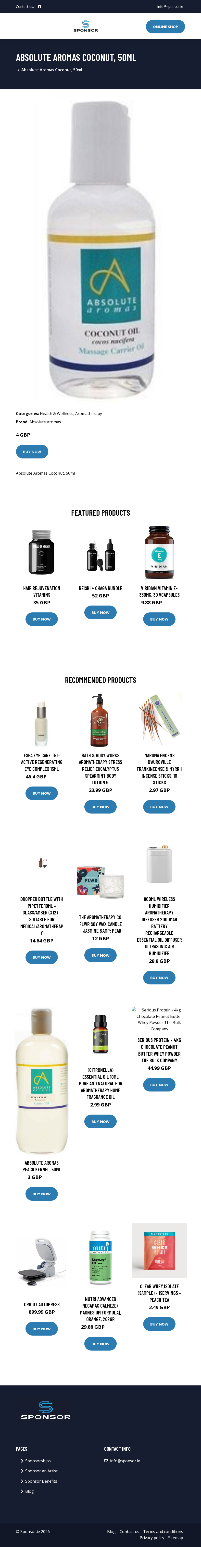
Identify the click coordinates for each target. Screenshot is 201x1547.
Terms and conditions (163, 1531)
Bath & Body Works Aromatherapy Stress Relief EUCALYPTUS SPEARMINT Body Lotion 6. (100, 768)
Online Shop (165, 26)
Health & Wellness (56, 413)
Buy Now (32, 451)
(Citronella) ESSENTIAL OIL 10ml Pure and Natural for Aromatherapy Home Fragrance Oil (100, 1083)
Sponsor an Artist (41, 1471)
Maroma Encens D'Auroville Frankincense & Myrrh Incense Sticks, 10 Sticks (159, 768)
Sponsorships (38, 1461)
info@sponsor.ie (170, 6)
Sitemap (175, 1537)
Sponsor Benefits (41, 1481)
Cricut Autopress (42, 1304)
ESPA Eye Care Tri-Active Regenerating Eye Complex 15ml (42, 762)
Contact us (129, 1531)
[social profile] (39, 6)
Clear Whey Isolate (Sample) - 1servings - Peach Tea (159, 1293)
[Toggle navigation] (22, 26)
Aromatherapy (88, 413)
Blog (29, 1491)
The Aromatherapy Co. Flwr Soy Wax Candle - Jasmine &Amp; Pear (100, 924)
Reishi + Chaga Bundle (100, 588)
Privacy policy (152, 1537)
